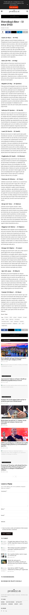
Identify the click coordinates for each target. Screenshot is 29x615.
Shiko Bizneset (13, 7)
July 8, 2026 (4, 425)
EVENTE (16, 604)
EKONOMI (10, 604)
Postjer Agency (4, 596)
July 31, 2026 (5, 361)
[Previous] (13, 477)
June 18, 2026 (5, 447)
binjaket (20, 317)
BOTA (21, 604)
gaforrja (11, 319)
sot (19, 323)
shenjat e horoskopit (6, 323)
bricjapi (25, 317)
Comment (4, 491)
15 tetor (6, 317)
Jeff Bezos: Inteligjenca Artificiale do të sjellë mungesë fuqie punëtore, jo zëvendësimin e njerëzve (14, 444)
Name (3, 509)
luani (12, 321)
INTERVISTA (4, 604)
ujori (23, 323)
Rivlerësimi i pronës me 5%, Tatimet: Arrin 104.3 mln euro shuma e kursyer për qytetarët (13, 422)
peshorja (16, 321)
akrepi (15, 317)
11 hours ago (11, 557)
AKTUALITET (19, 602)
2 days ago (11, 571)
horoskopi (17, 319)
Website (3, 521)
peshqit (21, 321)
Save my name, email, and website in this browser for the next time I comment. (15, 528)
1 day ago (10, 565)
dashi (3, 319)
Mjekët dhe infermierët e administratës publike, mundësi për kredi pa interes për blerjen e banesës (17, 562)
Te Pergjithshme (6, 355)
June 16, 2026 (5, 471)
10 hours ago (11, 544)
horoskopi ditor (5, 321)
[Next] (16, 477)
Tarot (6, 314)
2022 (11, 317)
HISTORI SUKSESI (10, 602)
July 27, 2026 (5, 382)
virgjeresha (4, 325)
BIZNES (3, 602)
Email (3, 515)
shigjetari (15, 323)
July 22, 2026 (5, 403)
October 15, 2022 (5, 27)
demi (7, 319)
